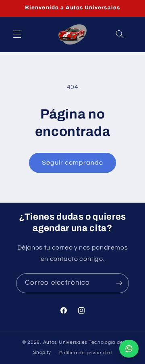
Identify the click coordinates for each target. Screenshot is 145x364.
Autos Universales (65, 342)
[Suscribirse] (119, 283)
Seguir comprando (73, 162)
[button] (17, 34)
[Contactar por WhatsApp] (129, 349)
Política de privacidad (85, 353)
